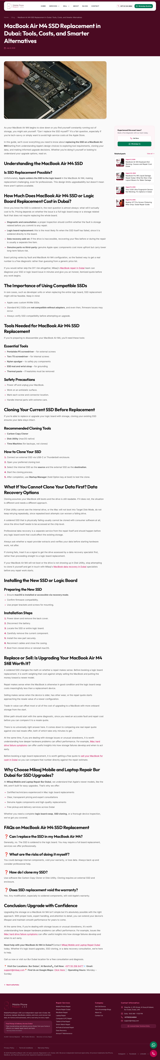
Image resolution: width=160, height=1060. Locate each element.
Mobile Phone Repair (63, 1006)
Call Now (136, 138)
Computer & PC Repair (64, 1018)
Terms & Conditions (26, 1048)
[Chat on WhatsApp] (153, 1045)
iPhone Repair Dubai (63, 1009)
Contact (95, 6)
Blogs (85, 6)
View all (149, 154)
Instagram (121, 1054)
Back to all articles (12, 985)
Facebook (132, 1054)
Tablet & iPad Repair (63, 1021)
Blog (13, 17)
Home (43, 6)
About (76, 6)
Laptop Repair (61, 1015)
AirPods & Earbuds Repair (65, 1027)
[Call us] (153, 1053)
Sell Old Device (100, 1006)
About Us (98, 1012)
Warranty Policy (43, 1048)
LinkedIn (143, 1054)
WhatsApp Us (135, 144)
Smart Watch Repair (63, 1024)
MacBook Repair (62, 1012)
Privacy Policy (9, 1048)
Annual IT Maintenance (64, 1033)
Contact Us (99, 1015)
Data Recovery (61, 1030)
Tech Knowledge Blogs (103, 1009)
